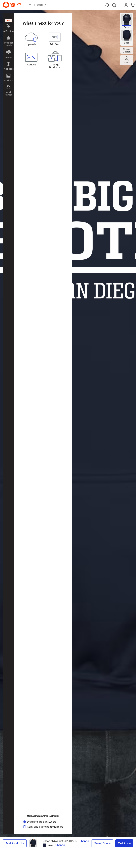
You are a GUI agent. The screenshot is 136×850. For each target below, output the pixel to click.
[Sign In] (126, 5)
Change (84, 841)
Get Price (124, 843)
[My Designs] (30, 5)
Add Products (14, 843)
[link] (12, 5)
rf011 (40, 4)
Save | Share (102, 843)
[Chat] (114, 5)
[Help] (107, 5)
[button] (8, 26)
